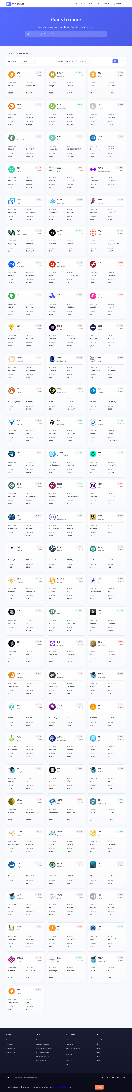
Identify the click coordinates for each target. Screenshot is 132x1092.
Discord (124, 1077)
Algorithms (10, 1044)
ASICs (90, 3)
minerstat (15, 3)
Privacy (99, 1060)
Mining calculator (42, 1040)
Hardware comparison (73, 1048)
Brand (98, 1052)
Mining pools (10, 1052)
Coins (76, 3)
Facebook (108, 1077)
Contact (106, 3)
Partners (99, 1048)
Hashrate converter (42, 1044)
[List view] (121, 61)
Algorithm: (12, 61)
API (67, 1064)
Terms (99, 1056)
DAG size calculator (42, 1056)
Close (99, 1087)
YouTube (118, 1077)
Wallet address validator (44, 1048)
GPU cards (69, 1044)
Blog (98, 1044)
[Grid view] (115, 61)
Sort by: (60, 61)
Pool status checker (42, 1052)
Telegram (113, 1077)
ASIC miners (70, 1040)
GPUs (83, 3)
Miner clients (10, 1048)
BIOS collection (41, 1060)
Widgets (69, 1060)
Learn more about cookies (61, 1087)
